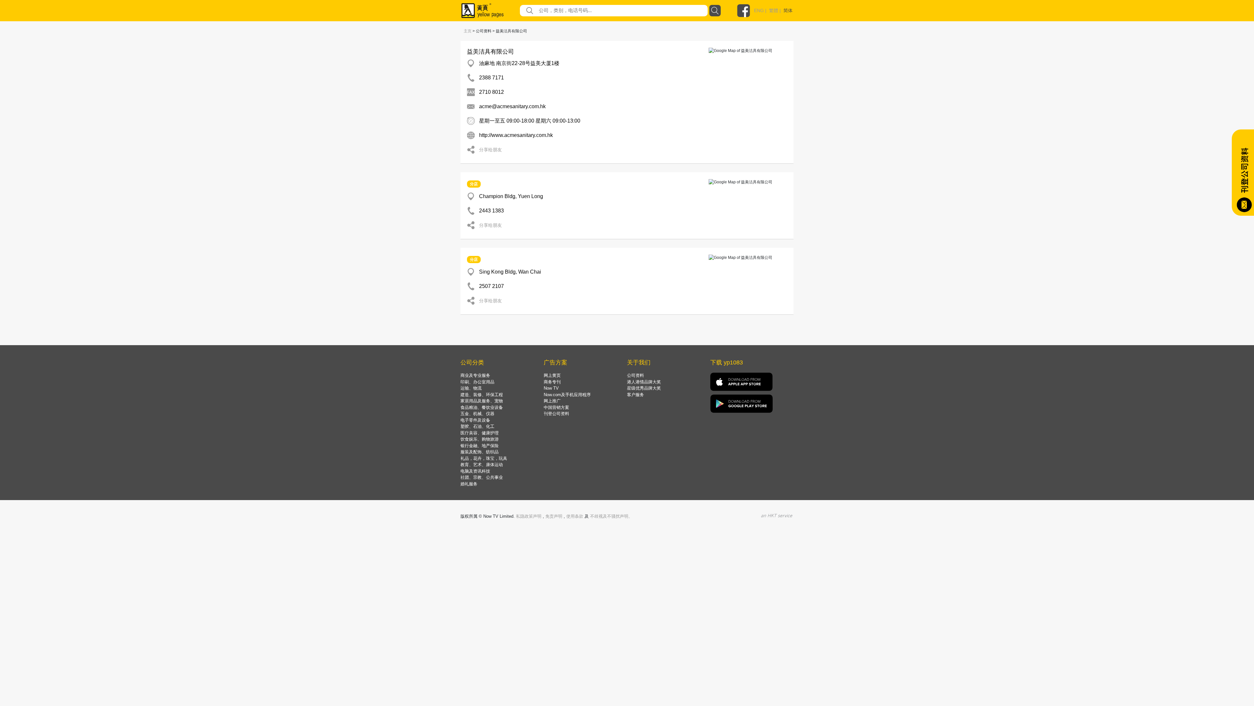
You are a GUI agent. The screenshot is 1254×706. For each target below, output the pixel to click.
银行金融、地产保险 (479, 445)
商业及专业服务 (475, 375)
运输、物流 (471, 388)
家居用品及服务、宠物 (481, 400)
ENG (759, 10)
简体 (788, 10)
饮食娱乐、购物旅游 (479, 439)
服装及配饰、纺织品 (479, 451)
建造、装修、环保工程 (481, 394)
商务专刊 (552, 381)
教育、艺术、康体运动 (481, 464)
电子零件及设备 (475, 420)
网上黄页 (552, 375)
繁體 (773, 10)
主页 (468, 31)
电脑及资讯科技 (475, 471)
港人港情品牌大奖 (644, 381)
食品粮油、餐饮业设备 (481, 407)
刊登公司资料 (556, 413)
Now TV (551, 388)
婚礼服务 (468, 483)
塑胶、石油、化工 (477, 426)
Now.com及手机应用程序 (567, 394)
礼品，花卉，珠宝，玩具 (483, 458)
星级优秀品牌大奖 (644, 388)
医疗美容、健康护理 (479, 432)
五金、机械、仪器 (477, 413)
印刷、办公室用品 (477, 381)
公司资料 (635, 375)
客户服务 (635, 394)
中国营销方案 (556, 407)
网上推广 (552, 400)
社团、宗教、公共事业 (481, 477)
